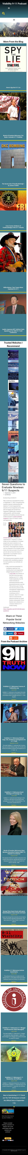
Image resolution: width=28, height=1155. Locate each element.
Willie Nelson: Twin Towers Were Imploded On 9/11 (13, 288)
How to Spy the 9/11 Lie (13, 87)
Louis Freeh (12, 573)
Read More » (14, 699)
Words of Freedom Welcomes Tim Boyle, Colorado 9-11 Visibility (13, 136)
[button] (8, 8)
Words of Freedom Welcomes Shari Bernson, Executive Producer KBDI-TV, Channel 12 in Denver (14, 852)
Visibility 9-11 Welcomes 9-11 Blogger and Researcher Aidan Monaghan (14, 1028)
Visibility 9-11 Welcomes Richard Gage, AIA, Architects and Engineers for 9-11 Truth (14, 739)
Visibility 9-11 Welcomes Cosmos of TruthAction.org (14, 687)
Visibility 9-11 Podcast (14, 3)
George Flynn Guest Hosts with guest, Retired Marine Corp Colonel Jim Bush (14, 912)
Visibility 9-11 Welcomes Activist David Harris (14, 971)
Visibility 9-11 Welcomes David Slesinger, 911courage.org (14, 793)
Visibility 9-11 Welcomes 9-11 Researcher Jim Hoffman (14, 1078)
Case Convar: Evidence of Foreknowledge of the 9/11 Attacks (13, 226)
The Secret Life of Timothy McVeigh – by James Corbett (13, 184)
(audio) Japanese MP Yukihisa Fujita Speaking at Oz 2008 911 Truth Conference (13, 331)
